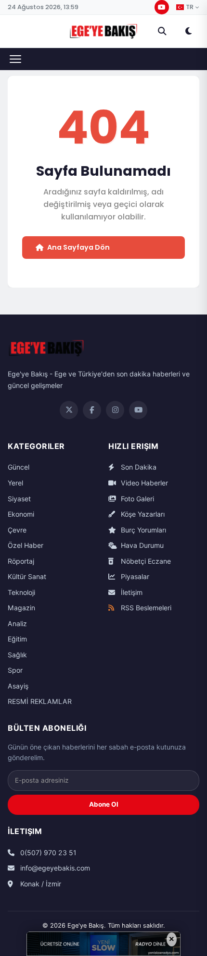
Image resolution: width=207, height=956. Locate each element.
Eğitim (17, 639)
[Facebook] (92, 410)
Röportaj (21, 561)
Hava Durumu (141, 545)
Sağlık (17, 655)
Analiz (17, 623)
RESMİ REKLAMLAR (40, 701)
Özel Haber (25, 545)
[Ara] (162, 31)
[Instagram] (115, 410)
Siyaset (19, 499)
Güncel (18, 467)
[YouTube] (162, 7)
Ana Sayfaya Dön (78, 247)
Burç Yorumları (142, 530)
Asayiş (18, 686)
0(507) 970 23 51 (47, 852)
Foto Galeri (136, 499)
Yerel (15, 483)
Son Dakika (137, 467)
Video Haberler (143, 483)
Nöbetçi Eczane (145, 561)
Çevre (17, 530)
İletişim (130, 592)
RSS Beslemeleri (145, 608)
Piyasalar (134, 576)
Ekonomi (21, 514)
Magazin (21, 608)
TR (190, 7)
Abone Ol (103, 804)
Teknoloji (21, 592)
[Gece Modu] (188, 31)
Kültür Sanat (27, 576)
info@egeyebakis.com (54, 868)
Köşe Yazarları (142, 514)
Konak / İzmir (39, 884)
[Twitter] (69, 410)
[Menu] (15, 59)
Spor (15, 670)
